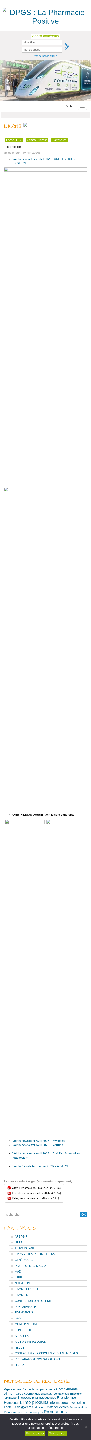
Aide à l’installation (30, 1341)
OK (83, 1214)
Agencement (13, 1389)
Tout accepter (35, 1433)
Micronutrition (78, 1407)
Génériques (24, 1260)
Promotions (55, 1411)
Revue (19, 1347)
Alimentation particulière (38, 1389)
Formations (24, 1312)
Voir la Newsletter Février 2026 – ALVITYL (40, 1166)
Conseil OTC (14, 140)
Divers (20, 1365)
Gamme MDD (23, 1295)
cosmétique (32, 1393)
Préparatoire (25, 1306)
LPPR (18, 1277)
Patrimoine (10, 1412)
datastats (46, 1393)
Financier (63, 1397)
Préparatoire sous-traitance (38, 1359)
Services (22, 1336)
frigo (73, 1397)
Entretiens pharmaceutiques (36, 1397)
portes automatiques (30, 1412)
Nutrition (22, 1283)
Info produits (14, 146)
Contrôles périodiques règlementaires (46, 1353)
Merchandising (26, 1324)
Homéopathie (13, 1402)
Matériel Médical (58, 1407)
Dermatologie (61, 1393)
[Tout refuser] (86, 1427)
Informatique (58, 1402)
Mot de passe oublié (45, 55)
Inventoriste (77, 1402)
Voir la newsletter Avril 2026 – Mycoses (38, 1140)
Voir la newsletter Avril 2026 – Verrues (37, 1145)
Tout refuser (57, 1433)
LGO (18, 1318)
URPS (18, 1242)
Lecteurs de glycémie (19, 1407)
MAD (18, 1271)
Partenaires (59, 140)
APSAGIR (21, 1236)
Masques (40, 1407)
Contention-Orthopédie (33, 1300)
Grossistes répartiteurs (35, 1254)
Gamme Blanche (37, 140)
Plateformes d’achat (31, 1265)
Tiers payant (24, 1248)
